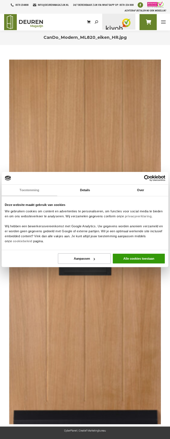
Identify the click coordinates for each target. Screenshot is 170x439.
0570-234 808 (126, 5)
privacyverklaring (138, 216)
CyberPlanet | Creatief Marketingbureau (85, 430)
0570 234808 (21, 5)
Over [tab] (140, 190)
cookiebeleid (22, 241)
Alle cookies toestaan (138, 258)
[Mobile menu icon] (163, 22)
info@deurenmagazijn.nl (53, 5)
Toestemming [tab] (29, 190)
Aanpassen (82, 258)
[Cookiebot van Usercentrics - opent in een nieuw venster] (147, 178)
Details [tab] (85, 190)
